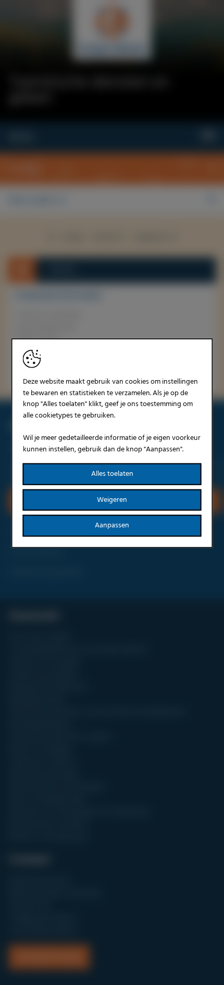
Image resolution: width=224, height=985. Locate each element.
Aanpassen (112, 526)
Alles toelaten (112, 474)
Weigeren (112, 500)
